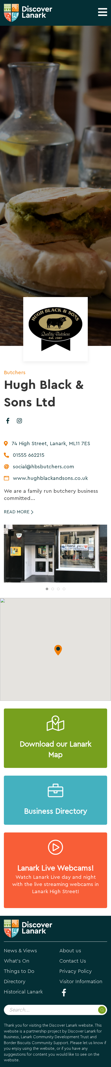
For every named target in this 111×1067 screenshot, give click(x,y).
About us (70, 950)
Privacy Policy (75, 971)
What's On (16, 961)
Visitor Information (80, 981)
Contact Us (72, 961)
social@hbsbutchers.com (43, 466)
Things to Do (19, 971)
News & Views (20, 950)
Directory (15, 981)
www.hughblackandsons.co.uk (50, 478)
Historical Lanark (23, 991)
